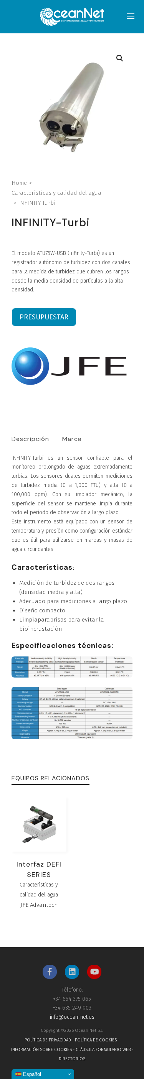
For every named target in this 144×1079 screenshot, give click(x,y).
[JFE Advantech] (69, 366)
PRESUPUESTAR (44, 317)
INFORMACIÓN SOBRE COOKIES (41, 1049)
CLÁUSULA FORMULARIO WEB (103, 1049)
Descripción (30, 439)
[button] (120, 58)
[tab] (30, 439)
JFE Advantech (39, 904)
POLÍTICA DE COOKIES (96, 1040)
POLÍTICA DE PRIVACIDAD (48, 1040)
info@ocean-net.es (72, 1017)
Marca (72, 439)
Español (31, 1074)
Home (19, 182)
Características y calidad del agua (56, 192)
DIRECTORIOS (72, 1058)
